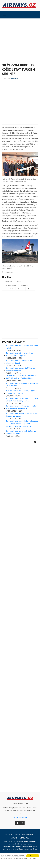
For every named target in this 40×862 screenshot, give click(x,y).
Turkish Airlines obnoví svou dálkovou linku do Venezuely (21, 414)
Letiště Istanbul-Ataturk (10, 285)
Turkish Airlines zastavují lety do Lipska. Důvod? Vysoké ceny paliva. (22, 399)
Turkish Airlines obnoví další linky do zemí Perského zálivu (20, 369)
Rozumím (32, 856)
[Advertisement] (20, 39)
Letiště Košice (24, 285)
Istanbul (19, 281)
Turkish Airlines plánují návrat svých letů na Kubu (22, 346)
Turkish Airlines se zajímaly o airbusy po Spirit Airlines (22, 384)
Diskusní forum (27, 835)
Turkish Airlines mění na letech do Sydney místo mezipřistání (19, 354)
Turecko (30, 289)
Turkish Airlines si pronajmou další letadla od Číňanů (19, 361)
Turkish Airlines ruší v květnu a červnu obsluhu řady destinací (21, 392)
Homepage (8, 835)
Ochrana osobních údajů (20, 817)
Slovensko (14, 78)
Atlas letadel (24, 838)
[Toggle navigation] (5, 15)
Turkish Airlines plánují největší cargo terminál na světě (21, 432)
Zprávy (17, 835)
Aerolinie (14, 838)
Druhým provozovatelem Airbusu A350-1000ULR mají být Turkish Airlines (22, 377)
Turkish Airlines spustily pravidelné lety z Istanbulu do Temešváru (21, 407)
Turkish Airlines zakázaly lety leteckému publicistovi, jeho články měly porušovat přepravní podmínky (22, 423)
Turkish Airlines (8, 281)
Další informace (21, 860)
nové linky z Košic (8, 289)
